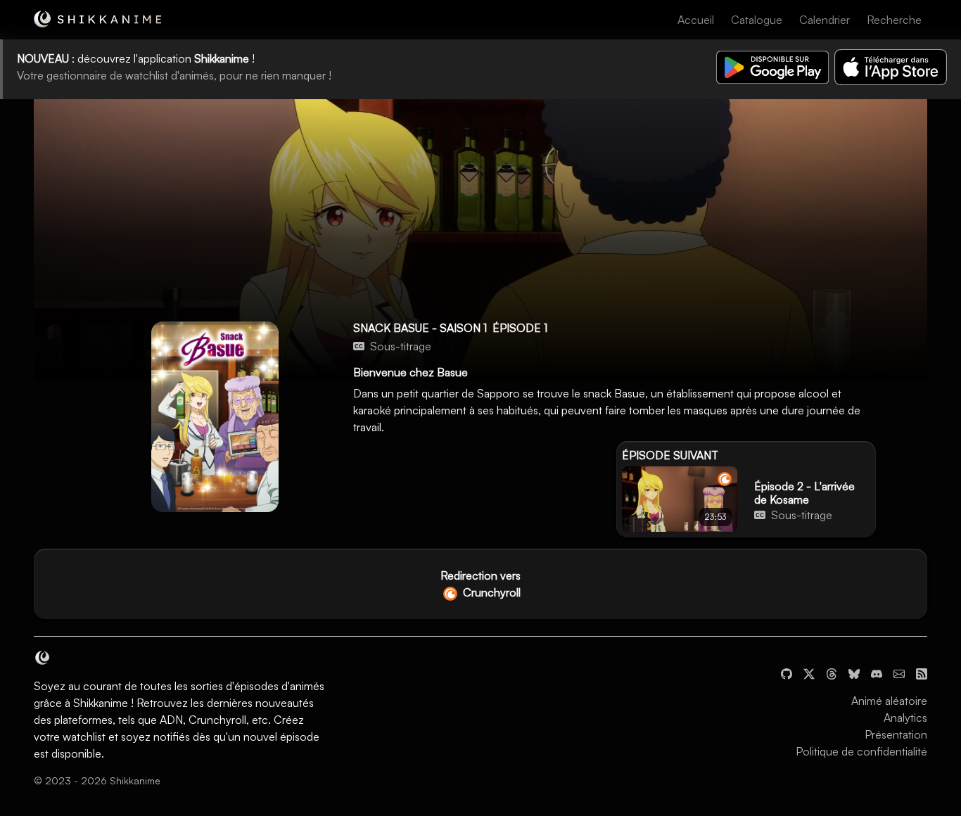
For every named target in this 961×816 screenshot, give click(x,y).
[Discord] (876, 672)
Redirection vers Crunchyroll (480, 583)
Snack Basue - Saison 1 (420, 328)
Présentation (896, 734)
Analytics (905, 717)
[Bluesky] (854, 672)
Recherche (894, 20)
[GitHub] (786, 672)
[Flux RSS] (921, 672)
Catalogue (756, 20)
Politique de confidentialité (861, 751)
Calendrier (824, 20)
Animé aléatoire (889, 701)
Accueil (695, 20)
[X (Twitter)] (809, 672)
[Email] (899, 672)
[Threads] (831, 672)
